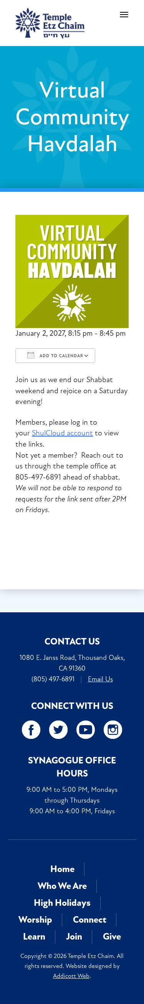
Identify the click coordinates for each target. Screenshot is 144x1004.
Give (112, 936)
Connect (89, 919)
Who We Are (62, 886)
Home (62, 869)
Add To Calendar (60, 355)
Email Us (100, 679)
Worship (35, 919)
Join (74, 936)
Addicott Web (71, 976)
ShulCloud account (62, 433)
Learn (34, 936)
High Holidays (62, 902)
